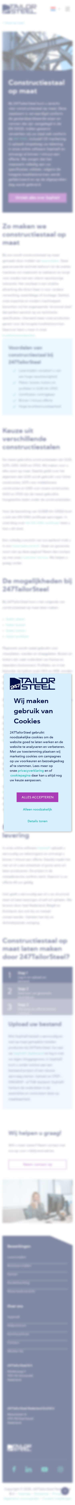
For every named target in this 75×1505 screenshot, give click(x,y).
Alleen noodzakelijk (37, 809)
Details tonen (37, 821)
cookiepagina (20, 775)
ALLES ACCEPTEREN (38, 797)
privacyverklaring (31, 770)
